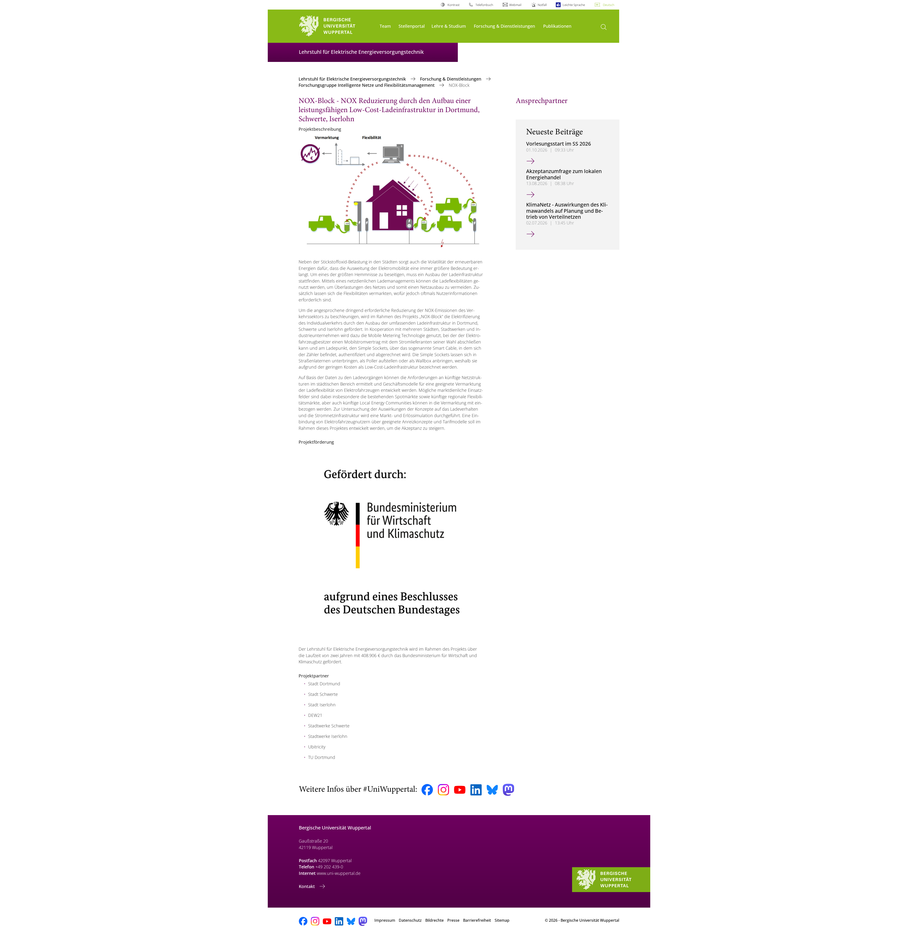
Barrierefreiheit (477, 920)
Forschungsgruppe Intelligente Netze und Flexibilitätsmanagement (367, 85)
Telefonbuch (484, 5)
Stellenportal (412, 26)
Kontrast (453, 5)
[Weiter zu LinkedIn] (476, 789)
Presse (453, 920)
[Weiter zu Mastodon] (508, 790)
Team (385, 26)
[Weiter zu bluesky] (492, 790)
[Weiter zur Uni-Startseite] (337, 26)
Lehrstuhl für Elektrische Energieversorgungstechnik (353, 79)
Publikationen (557, 26)
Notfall (542, 5)
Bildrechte (434, 920)
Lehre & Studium (449, 26)
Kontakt (307, 886)
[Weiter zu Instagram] (443, 789)
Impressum (384, 920)
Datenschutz (410, 920)
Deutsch (608, 5)
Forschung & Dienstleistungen (504, 26)
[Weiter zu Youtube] (459, 790)
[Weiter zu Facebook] (427, 789)
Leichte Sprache (574, 5)
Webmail (515, 5)
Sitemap (502, 920)
